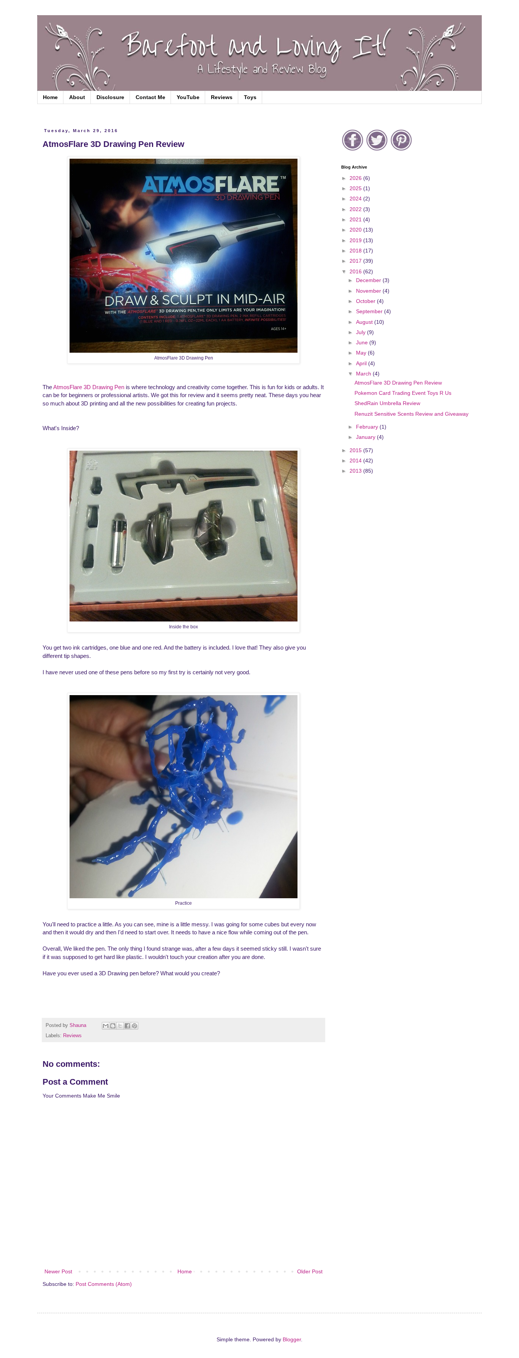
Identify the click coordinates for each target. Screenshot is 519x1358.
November (369, 291)
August (365, 322)
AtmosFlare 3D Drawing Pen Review (398, 383)
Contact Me (150, 97)
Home (50, 97)
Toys (250, 97)
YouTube (188, 97)
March (364, 374)
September (370, 311)
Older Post (310, 1271)
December (369, 280)
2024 (356, 199)
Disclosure (110, 97)
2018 (356, 251)
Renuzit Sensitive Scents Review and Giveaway (411, 414)
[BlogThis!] (113, 1026)
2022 (356, 209)
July (361, 332)
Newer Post (58, 1271)
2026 (356, 178)
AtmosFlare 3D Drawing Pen (88, 387)
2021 (356, 219)
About (77, 97)
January (366, 437)
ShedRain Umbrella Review (387, 403)
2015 (356, 450)
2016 (356, 271)
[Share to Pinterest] (134, 1026)
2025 (356, 188)
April (362, 363)
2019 (356, 240)
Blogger (292, 1339)
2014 (356, 460)
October (366, 301)
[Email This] (105, 1026)
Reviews (222, 97)
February (368, 427)
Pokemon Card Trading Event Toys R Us (402, 393)
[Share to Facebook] (127, 1026)
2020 (356, 230)
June (362, 342)
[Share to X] (120, 1026)
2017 (356, 261)
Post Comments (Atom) (104, 1284)
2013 (356, 471)
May (362, 353)
